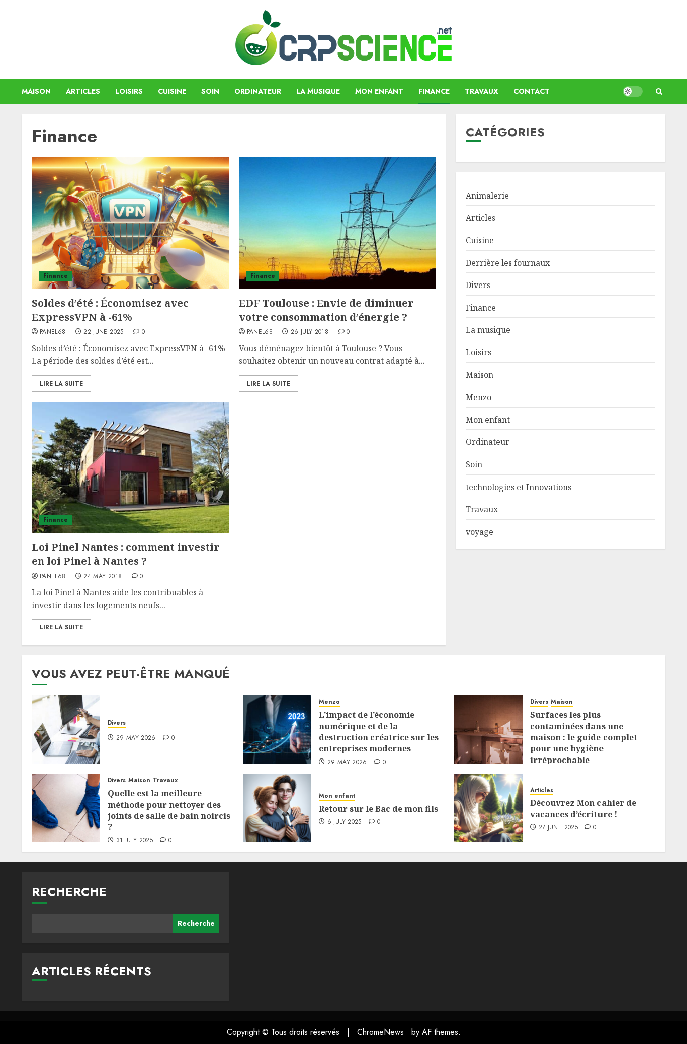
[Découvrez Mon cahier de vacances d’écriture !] (488, 808)
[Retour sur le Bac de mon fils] (277, 808)
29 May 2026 (136, 738)
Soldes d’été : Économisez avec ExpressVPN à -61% (110, 310)
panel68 (53, 332)
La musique (318, 91)
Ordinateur (257, 91)
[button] (659, 92)
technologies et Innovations (518, 487)
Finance (434, 91)
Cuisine (172, 91)
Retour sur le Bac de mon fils (378, 808)
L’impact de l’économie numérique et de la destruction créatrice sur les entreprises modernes (379, 731)
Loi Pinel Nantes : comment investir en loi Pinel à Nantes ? (126, 554)
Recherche (69, 891)
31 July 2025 (134, 841)
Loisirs (129, 91)
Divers (478, 285)
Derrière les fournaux (508, 262)
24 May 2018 (102, 577)
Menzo (478, 397)
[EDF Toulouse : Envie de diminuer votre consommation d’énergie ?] (337, 223)
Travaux (481, 91)
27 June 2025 (558, 828)
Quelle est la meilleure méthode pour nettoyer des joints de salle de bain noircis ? (169, 810)
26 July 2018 (309, 332)
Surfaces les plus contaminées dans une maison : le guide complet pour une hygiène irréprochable (583, 737)
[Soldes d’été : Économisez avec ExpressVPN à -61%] (130, 223)
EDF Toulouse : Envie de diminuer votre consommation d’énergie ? (326, 310)
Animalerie (487, 195)
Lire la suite (61, 383)
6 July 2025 (344, 822)
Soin (210, 91)
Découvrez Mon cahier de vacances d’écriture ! (583, 808)
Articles (83, 91)
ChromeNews (380, 1032)
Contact (531, 91)
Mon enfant (379, 91)
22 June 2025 (103, 332)
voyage (479, 531)
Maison (36, 91)
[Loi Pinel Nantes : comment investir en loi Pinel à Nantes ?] (130, 467)
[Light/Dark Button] (633, 91)
